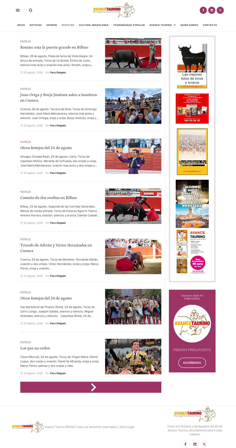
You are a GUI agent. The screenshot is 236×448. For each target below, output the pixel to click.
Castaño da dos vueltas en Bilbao (48, 197)
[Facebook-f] (203, 10)
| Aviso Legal (126, 427)
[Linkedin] (211, 10)
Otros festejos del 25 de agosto (46, 148)
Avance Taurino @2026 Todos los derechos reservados (81, 427)
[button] (17, 10)
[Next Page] (95, 387)
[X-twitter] (220, 10)
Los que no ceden (35, 348)
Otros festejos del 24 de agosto (46, 298)
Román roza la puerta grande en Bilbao (54, 47)
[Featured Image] (133, 56)
